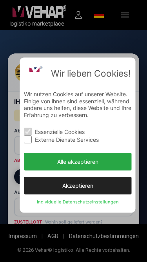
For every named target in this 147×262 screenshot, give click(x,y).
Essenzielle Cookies (59, 131)
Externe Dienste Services (66, 139)
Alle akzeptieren (77, 161)
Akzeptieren (77, 185)
